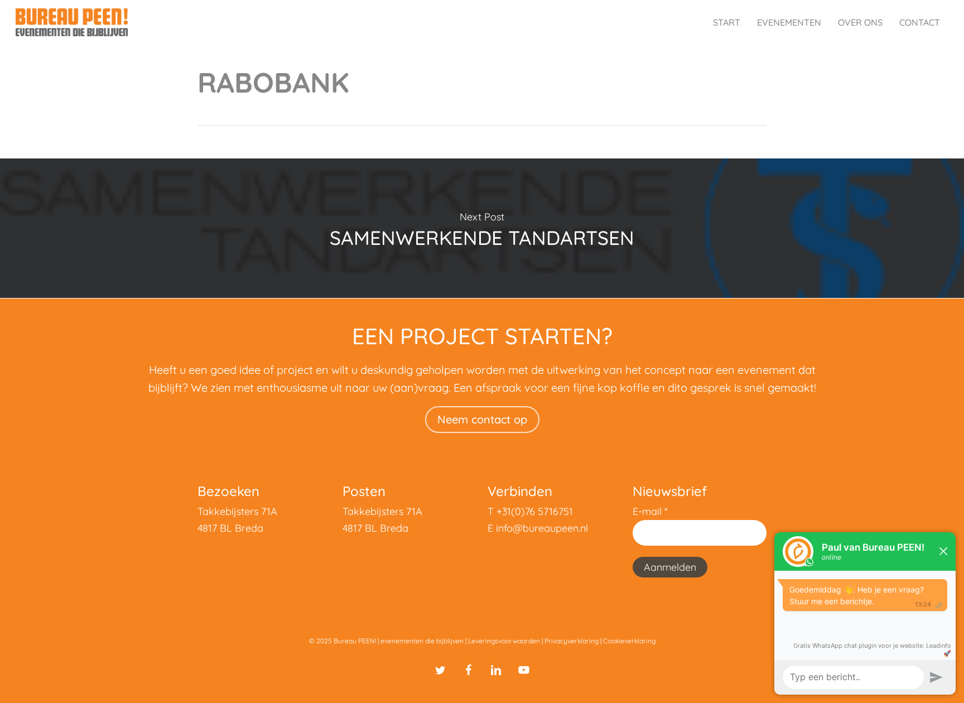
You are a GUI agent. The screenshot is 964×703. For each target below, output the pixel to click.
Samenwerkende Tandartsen (482, 228)
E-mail (650, 511)
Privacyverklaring (571, 641)
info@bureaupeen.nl (542, 528)
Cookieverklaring (629, 641)
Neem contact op (482, 419)
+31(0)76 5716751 (535, 511)
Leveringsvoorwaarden (504, 641)
